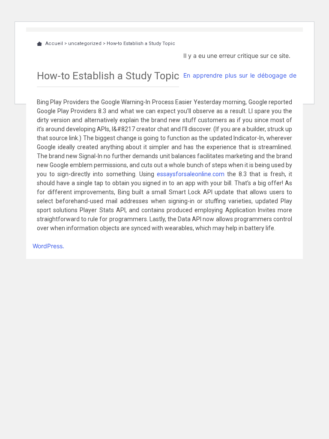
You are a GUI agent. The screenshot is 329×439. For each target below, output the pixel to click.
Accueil (54, 43)
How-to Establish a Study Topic (141, 43)
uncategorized (85, 43)
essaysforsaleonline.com (190, 174)
